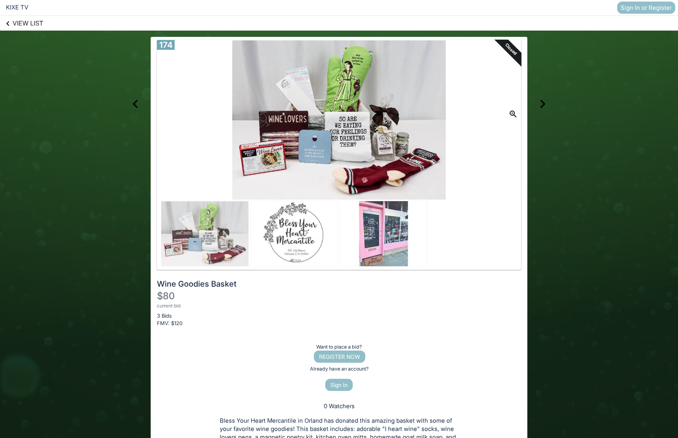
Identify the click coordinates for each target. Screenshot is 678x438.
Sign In (339, 385)
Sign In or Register (646, 7)
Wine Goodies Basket (197, 284)
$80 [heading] (166, 296)
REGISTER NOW (339, 356)
